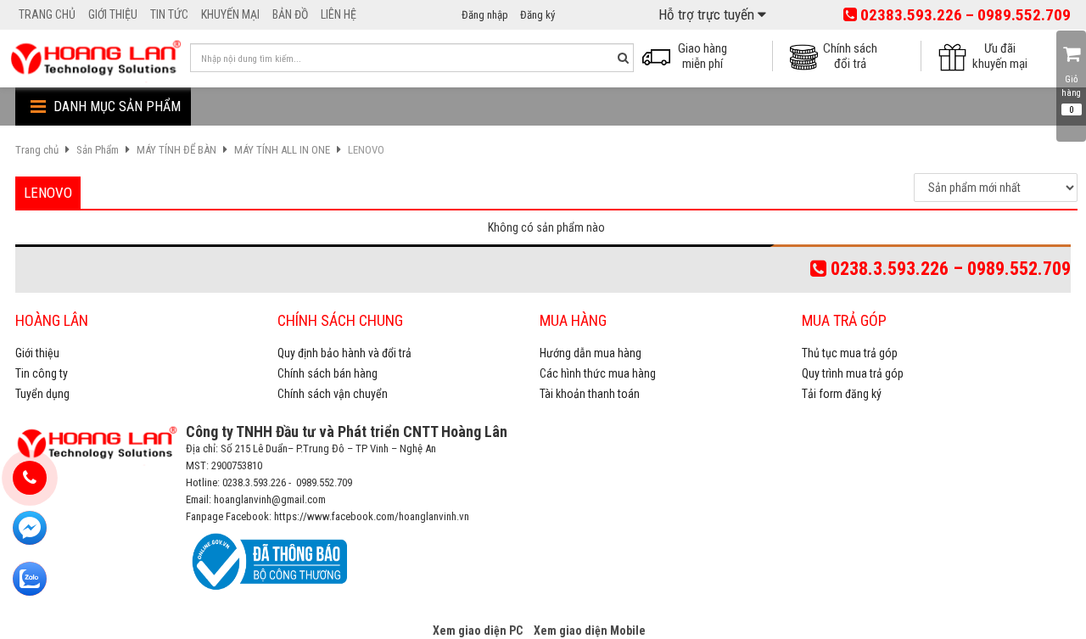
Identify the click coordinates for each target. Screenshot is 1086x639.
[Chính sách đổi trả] (809, 55)
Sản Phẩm (97, 149)
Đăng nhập (485, 14)
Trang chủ (37, 149)
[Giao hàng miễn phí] (661, 55)
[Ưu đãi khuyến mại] (957, 55)
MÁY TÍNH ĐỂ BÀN (176, 149)
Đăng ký (537, 14)
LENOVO (366, 149)
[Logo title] (95, 58)
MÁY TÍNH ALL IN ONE (282, 149)
